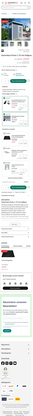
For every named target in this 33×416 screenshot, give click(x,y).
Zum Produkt (14, 103)
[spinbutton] (5, 81)
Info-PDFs (4, 232)
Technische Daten (6, 228)
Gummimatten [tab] (5, 246)
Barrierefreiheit (9, 415)
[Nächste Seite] (28, 44)
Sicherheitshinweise (7, 236)
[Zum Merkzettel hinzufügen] (28, 80)
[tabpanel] (16, 260)
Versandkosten (26, 404)
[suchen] (28, 7)
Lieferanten (26, 413)
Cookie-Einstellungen (18, 413)
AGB (21, 411)
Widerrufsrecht (26, 411)
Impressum (16, 411)
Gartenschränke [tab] (17, 246)
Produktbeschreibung (7, 195)
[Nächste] (28, 246)
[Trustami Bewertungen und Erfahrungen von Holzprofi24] (5, 373)
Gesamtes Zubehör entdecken (15, 177)
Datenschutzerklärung (7, 413)
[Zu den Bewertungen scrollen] (26, 51)
